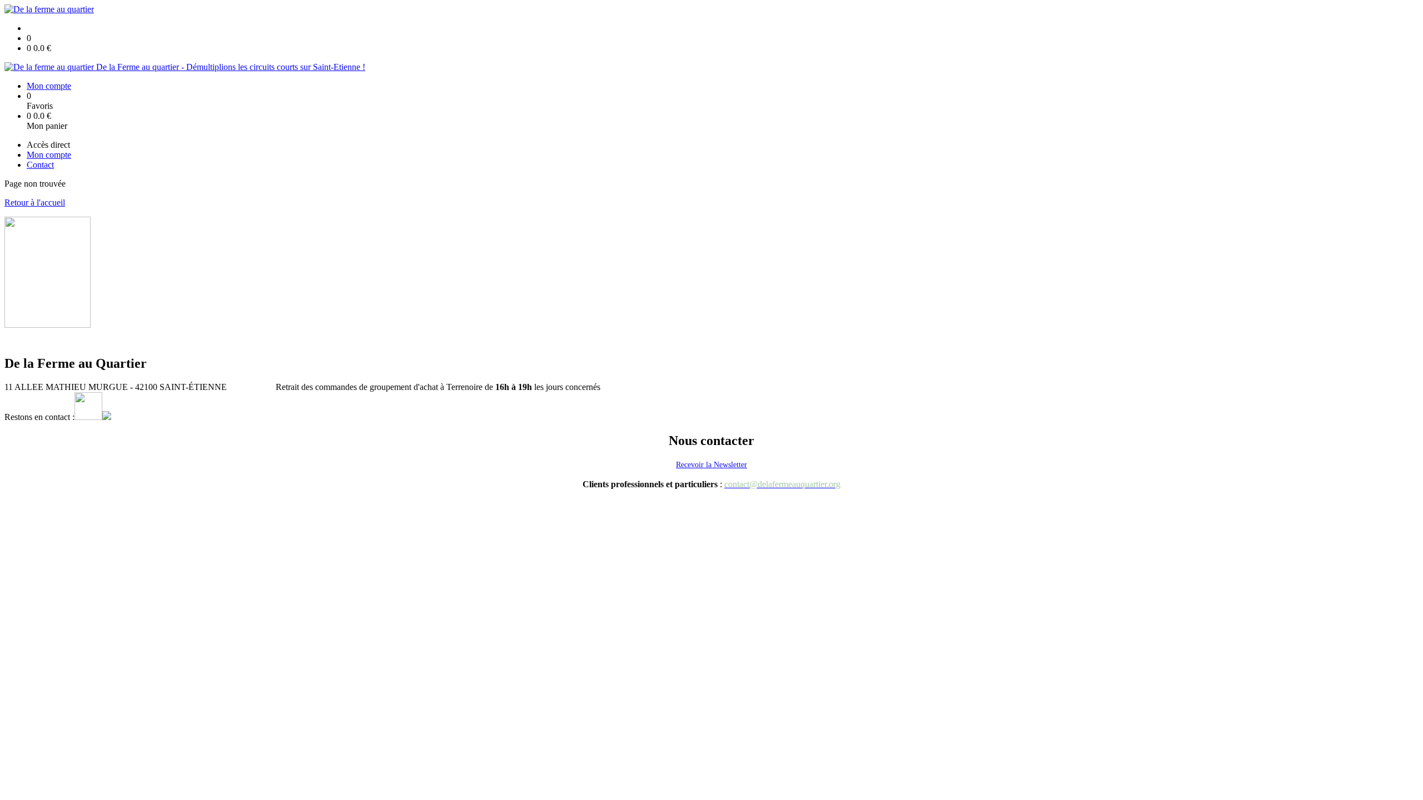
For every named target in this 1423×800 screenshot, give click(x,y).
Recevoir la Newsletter (711, 465)
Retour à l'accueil (34, 202)
